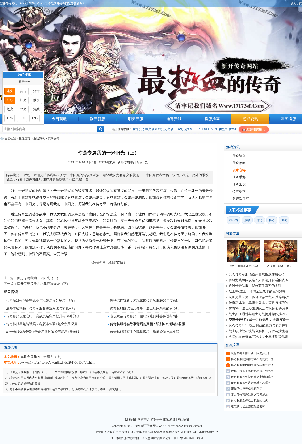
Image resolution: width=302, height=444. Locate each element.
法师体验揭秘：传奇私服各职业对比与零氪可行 (41, 308)
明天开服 (135, 119)
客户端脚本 (240, 198)
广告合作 (156, 419)
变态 (142, 129)
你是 (259, 220)
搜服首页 (24, 138)
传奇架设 (239, 184)
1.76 (198, 129)
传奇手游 (239, 177)
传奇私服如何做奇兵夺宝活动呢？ (252, 377)
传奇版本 (239, 191)
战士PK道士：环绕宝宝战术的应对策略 (257, 291)
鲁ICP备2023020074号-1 (188, 438)
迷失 (180, 129)
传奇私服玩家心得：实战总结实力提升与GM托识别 (43, 316)
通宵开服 (173, 119)
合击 (173, 129)
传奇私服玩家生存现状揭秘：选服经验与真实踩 (144, 332)
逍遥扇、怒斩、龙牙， (281, 266)
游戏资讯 (250, 119)
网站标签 (170, 419)
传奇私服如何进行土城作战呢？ (251, 382)
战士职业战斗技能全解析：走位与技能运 (258, 331)
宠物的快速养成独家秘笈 (246, 388)
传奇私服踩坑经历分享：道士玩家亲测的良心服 (144, 308)
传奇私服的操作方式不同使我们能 (252, 359)
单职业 (232, 129)
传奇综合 (239, 156)
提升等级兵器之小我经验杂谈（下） (43, 284)
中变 (161, 129)
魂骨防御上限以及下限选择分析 (251, 353)
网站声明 (143, 419)
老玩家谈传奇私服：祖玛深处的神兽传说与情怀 (144, 316)
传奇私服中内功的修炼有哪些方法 (252, 365)
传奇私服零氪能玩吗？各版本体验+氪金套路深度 (41, 324)
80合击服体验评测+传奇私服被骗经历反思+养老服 (42, 332)
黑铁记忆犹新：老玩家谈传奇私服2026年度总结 (144, 300)
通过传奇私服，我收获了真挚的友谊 (255, 285)
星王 (193, 129)
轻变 (154, 129)
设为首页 (296, 3)
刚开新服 (97, 119)
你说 (284, 220)
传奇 (272, 220)
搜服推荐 (212, 119)
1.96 (215, 129)
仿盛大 (223, 129)
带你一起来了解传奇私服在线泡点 (252, 371)
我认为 (233, 220)
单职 (10, 100)
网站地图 (183, 419)
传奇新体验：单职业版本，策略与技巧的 (258, 303)
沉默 (186, 129)
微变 (148, 129)
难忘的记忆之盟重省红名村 (248, 406)
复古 (135, 129)
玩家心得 (53, 138)
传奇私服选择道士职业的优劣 (249, 400)
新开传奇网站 (126, 162)
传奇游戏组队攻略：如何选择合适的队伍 (258, 280)
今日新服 (59, 119)
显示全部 (24, 81)
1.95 (210, 129)
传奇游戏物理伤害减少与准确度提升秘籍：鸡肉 (41, 300)
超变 (167, 129)
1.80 (204, 129)
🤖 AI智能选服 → (254, 129)
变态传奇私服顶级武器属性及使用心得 (257, 274)
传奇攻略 (239, 163)
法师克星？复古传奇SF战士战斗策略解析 (259, 297)
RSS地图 (130, 419)
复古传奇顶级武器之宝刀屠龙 (249, 394)
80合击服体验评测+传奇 (244, 266)
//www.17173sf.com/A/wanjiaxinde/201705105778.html (57, 362)
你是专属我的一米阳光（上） (41, 357)
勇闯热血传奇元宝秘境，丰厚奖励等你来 (258, 337)
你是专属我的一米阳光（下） (38, 278)
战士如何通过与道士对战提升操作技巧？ (258, 314)
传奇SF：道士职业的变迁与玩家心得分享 (259, 308)
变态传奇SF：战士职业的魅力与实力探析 (259, 325)
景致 (247, 220)
